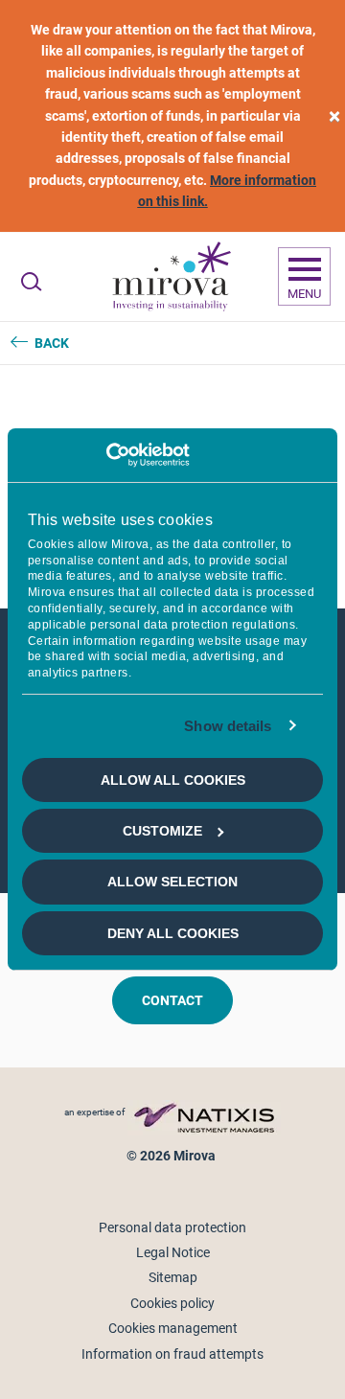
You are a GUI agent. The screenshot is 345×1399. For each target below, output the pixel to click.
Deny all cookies (173, 933)
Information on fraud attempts (172, 1354)
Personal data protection (172, 1227)
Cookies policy (172, 1303)
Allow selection (172, 881)
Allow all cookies (173, 779)
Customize (162, 830)
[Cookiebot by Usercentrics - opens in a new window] (106, 455)
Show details (227, 726)
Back (51, 343)
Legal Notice (173, 1252)
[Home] (170, 277)
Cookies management (173, 1328)
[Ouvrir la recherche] (31, 282)
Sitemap (173, 1277)
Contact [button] (172, 1000)
